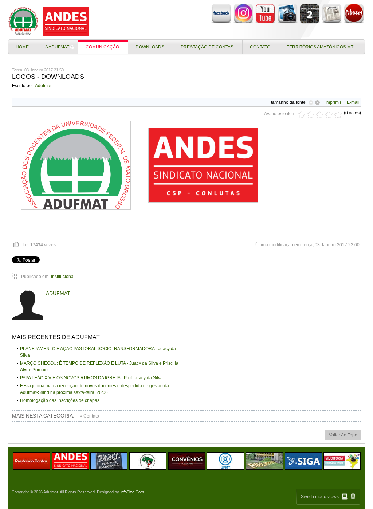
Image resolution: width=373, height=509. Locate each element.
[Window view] (345, 496)
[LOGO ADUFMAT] (75, 165)
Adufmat (43, 85)
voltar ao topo (343, 435)
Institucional (63, 276)
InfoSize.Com (132, 492)
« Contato (89, 416)
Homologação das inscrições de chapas (59, 400)
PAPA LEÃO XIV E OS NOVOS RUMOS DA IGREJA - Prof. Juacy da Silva (91, 377)
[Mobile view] (353, 496)
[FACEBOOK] (221, 22)
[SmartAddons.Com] (50, 21)
